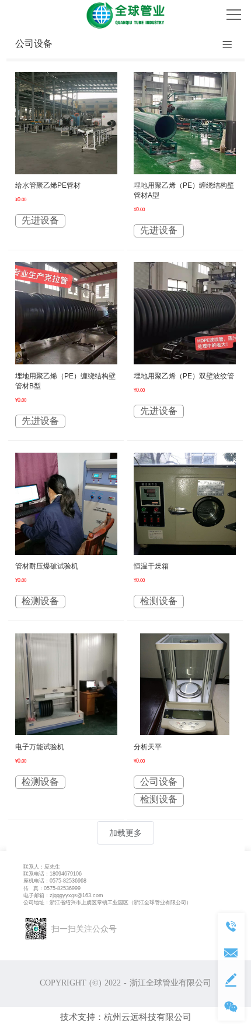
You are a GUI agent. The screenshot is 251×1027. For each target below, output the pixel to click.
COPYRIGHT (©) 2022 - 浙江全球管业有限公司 (125, 982)
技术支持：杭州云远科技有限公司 (125, 1017)
